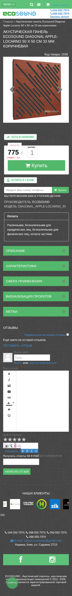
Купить (38, 165)
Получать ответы (14, 455)
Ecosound (41, 202)
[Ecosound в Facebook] (20, 561)
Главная (8, 21)
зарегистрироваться (42, 362)
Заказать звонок (59, 16)
